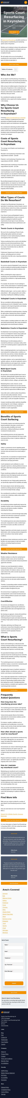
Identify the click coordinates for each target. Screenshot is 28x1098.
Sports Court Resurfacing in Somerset (15, 117)
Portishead (5, 902)
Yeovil (4, 923)
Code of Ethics (5, 1092)
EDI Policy (4, 1075)
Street (4, 916)
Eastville (15, 814)
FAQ (2, 1035)
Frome (4, 905)
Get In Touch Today (14, 64)
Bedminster (4, 816)
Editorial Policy (5, 1087)
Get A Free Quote (14, 883)
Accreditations (4, 1063)
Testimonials (4, 1039)
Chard (4, 928)
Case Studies (4, 1042)
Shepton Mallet (6, 912)
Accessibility (4, 1077)
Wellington (5, 930)
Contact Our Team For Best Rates (14, 192)
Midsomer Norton (7, 898)
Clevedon (5, 907)
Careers (3, 1044)
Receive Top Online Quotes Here (14, 549)
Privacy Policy (4, 1054)
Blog (2, 1033)
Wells (4, 909)
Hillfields (10, 814)
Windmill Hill (4, 814)
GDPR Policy (4, 1070)
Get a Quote (13, 32)
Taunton (5, 925)
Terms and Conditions (6, 1058)
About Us (3, 1051)
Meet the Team (5, 1061)
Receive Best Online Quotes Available (14, 411)
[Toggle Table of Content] (14, 69)
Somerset (20, 814)
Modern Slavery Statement (8, 1073)
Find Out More (14, 690)
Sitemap (3, 1094)
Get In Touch (14, 992)
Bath (4, 896)
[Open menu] (25, 2)
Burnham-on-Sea (7, 919)
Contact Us (4, 1037)
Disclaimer (4, 1080)
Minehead (5, 932)
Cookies (3, 1056)
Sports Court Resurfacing (8, 40)
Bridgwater (5, 921)
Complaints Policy (5, 1089)
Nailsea (5, 900)
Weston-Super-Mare (8, 914)
